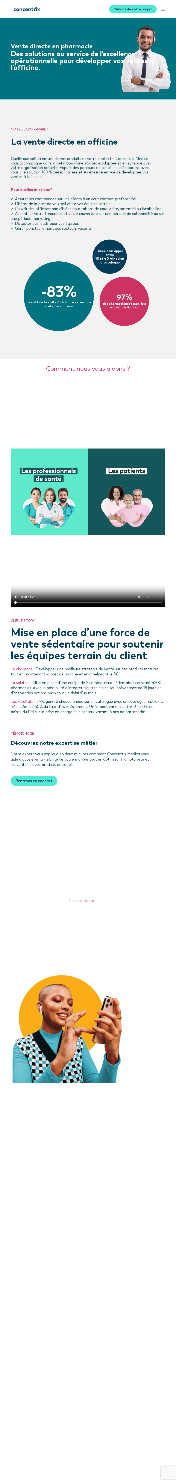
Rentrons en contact (34, 781)
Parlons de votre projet (133, 9)
